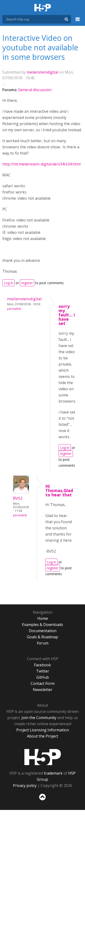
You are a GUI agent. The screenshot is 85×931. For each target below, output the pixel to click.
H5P (43, 757)
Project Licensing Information (42, 730)
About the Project (42, 736)
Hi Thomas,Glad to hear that (59, 490)
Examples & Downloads (42, 624)
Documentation (42, 630)
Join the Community (38, 717)
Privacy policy (25, 785)
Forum (42, 643)
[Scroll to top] (42, 800)
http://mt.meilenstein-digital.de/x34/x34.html (41, 164)
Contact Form (43, 683)
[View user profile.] (21, 492)
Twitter (42, 671)
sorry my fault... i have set (67, 314)
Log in (8, 283)
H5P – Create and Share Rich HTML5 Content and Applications (42, 8)
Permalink (14, 309)
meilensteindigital (42, 72)
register (27, 283)
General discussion (34, 89)
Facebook (42, 665)
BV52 (18, 498)
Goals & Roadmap (42, 636)
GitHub (42, 677)
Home (42, 618)
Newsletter (42, 689)
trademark (53, 773)
